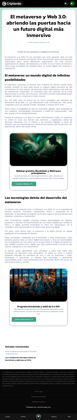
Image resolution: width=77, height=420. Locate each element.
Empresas (54, 416)
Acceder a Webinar (22, 184)
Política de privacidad (38, 396)
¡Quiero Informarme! (22, 319)
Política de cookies (38, 402)
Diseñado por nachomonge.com (38, 407)
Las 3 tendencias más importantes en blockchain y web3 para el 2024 (20, 358)
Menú (69, 416)
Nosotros (23, 416)
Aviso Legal (38, 391)
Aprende (8, 416)
